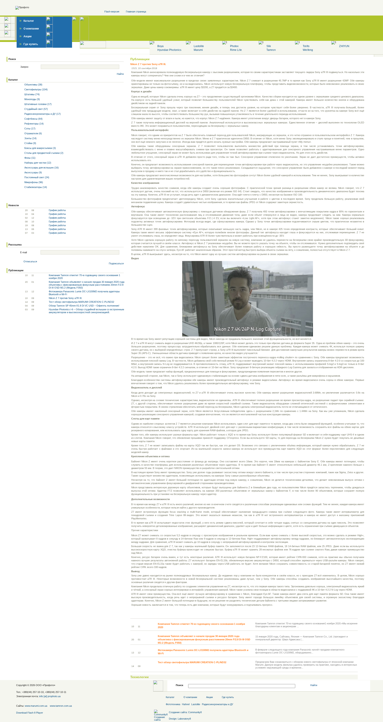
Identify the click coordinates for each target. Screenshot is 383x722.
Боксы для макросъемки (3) (40, 148)
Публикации (140, 59)
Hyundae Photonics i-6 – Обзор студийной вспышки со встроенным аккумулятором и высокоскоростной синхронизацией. (86, 311)
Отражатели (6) (33, 133)
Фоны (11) (29, 157)
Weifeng (308, 49)
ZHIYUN (344, 46)
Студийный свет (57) (36, 109)
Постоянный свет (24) (36, 177)
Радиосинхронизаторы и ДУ (217, 704)
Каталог (26, 20)
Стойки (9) (30, 143)
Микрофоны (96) (33, 182)
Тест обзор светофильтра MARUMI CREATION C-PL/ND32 (81, 302)
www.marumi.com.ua (36, 705)
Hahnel (186, 704)
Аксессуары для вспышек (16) (41, 167)
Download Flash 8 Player (29, 712)
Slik (268, 46)
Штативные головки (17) (38, 104)
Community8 (195, 712)
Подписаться (116, 263)
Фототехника (173, 704)
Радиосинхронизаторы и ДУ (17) (42, 114)
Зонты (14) (30, 138)
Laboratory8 (184, 718)
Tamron (271, 49)
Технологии (139, 677)
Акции (25, 36)
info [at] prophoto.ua (50, 696)
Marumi (198, 49)
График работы (57, 210)
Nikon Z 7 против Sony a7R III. (65, 298)
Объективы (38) (33, 84)
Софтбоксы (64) (33, 118)
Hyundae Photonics (169, 49)
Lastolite (199, 46)
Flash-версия (111, 11)
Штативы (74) (32, 94)
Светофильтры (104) (36, 89)
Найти (120, 74)
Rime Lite (236, 49)
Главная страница (136, 11)
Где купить (28, 44)
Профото (49, 685)
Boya (160, 46)
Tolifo (306, 46)
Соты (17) (29, 128)
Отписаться (30, 261)
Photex (234, 46)
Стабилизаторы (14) (35, 187)
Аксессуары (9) (33, 172)
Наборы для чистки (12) (37, 162)
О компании (29, 28)
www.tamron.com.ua (61, 705)
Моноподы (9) (32, 99)
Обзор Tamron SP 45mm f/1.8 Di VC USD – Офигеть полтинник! (84, 305)
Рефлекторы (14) (34, 123)
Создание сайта (178, 712)
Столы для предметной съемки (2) (43, 153)
